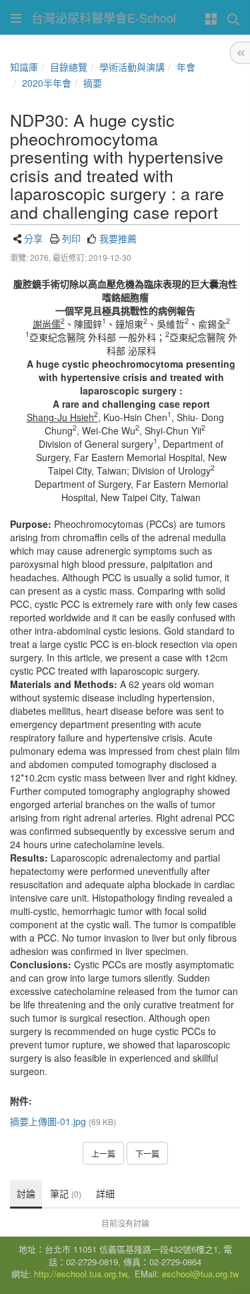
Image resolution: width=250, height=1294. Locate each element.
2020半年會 (46, 82)
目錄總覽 (68, 66)
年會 (186, 66)
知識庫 (24, 66)
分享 (33, 238)
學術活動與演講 (132, 66)
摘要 (92, 82)
